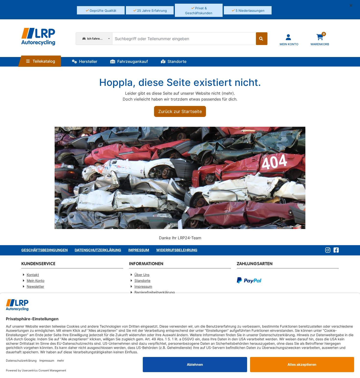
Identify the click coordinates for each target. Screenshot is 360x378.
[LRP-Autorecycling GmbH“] (38, 37)
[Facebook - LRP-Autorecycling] (335, 250)
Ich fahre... (94, 38)
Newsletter (35, 286)
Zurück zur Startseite (180, 111)
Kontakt (33, 275)
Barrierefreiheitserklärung (154, 292)
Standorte (176, 61)
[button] (353, 5)
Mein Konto (35, 280)
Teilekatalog (43, 61)
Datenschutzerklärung (98, 250)
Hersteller (87, 61)
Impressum (138, 250)
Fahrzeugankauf (132, 61)
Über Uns (141, 275)
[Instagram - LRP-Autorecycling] (326, 250)
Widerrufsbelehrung (176, 250)
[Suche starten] (261, 38)
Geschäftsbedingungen (44, 250)
